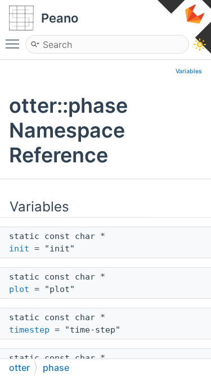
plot (19, 289)
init (19, 249)
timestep (29, 330)
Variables (189, 71)
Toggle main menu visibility (15, 43)
